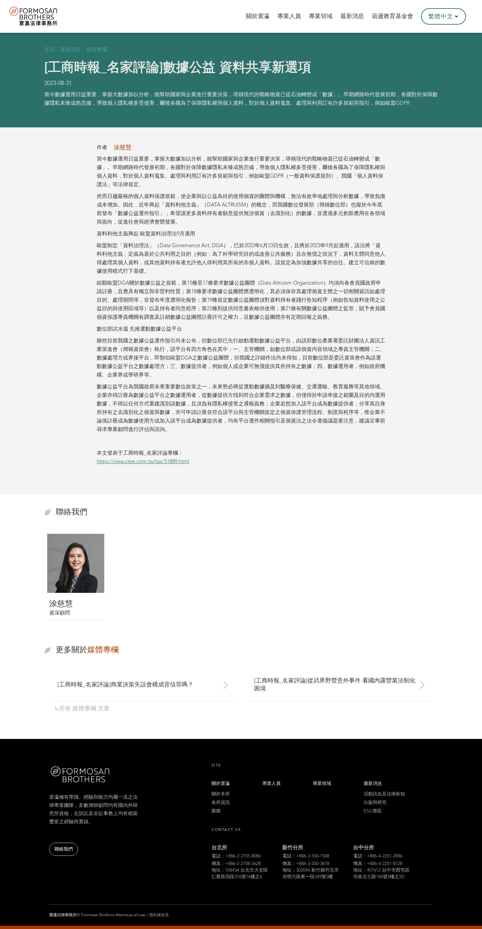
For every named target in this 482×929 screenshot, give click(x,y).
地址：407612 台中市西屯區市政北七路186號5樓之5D (381, 873)
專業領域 (322, 783)
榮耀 (216, 811)
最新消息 (373, 783)
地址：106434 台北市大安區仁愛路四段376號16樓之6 (239, 873)
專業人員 (271, 783)
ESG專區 (373, 811)
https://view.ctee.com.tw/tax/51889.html (143, 462)
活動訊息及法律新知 (384, 794)
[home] (42, 16)
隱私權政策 (159, 915)
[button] (443, 16)
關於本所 (220, 794)
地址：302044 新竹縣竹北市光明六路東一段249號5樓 (310, 873)
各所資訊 (220, 802)
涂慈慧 (122, 148)
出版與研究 (375, 802)
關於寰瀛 (220, 783)
